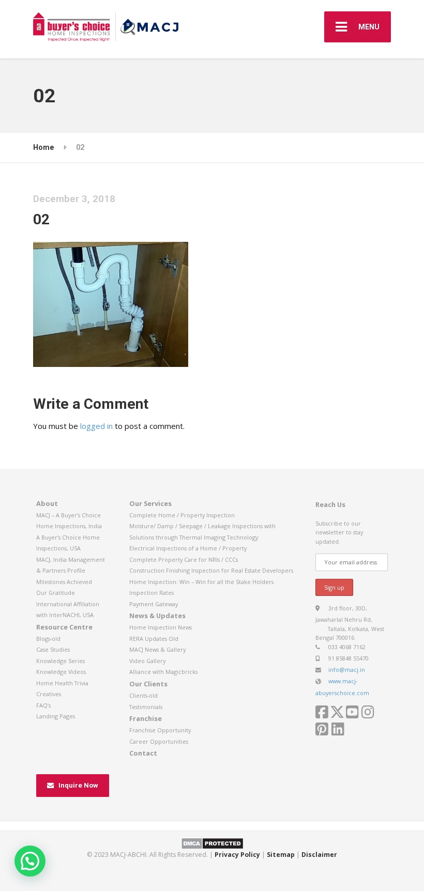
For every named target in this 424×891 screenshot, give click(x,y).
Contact (143, 753)
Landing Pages (55, 716)
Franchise (145, 718)
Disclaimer (319, 854)
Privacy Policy (237, 854)
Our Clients (148, 683)
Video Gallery (147, 661)
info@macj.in (346, 669)
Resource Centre (64, 627)
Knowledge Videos (61, 671)
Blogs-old (48, 638)
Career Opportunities (158, 741)
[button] (30, 861)
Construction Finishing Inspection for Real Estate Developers (211, 570)
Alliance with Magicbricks (163, 671)
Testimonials (145, 707)
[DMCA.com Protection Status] (212, 842)
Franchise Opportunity (160, 730)
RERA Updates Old (153, 638)
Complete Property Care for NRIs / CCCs (183, 559)
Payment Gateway (153, 604)
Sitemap (281, 854)
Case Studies (53, 649)
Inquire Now (78, 785)
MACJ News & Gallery (157, 649)
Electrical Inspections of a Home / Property (188, 548)
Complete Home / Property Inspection (182, 515)
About (47, 503)
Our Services (150, 503)
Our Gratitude (55, 592)
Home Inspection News (160, 627)
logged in (96, 426)
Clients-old (143, 695)
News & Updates (157, 615)
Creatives (48, 694)
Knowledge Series (60, 661)
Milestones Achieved (64, 582)
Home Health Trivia (62, 683)
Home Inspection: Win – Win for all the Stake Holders (201, 582)
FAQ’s (43, 705)
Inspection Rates (151, 592)
